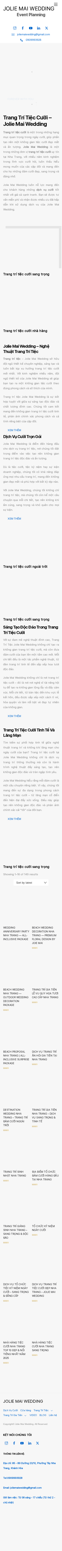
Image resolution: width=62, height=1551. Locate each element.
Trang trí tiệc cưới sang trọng (26, 274)
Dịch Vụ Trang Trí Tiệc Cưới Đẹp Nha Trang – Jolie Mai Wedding (44, 1290)
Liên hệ (53, 1415)
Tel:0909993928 (12, 1477)
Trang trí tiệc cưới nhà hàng (25, 331)
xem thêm (14, 430)
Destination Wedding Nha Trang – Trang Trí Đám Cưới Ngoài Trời (15, 1117)
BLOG (42, 1415)
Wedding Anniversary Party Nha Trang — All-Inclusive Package (16, 933)
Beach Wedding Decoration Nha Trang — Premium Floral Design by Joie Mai (44, 935)
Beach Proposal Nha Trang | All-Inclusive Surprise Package (16, 1057)
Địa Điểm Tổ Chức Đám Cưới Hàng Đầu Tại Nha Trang (45, 1175)
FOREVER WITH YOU (20, 99)
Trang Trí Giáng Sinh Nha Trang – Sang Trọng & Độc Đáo (15, 1232)
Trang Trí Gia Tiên (12, 1415)
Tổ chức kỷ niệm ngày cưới (43, 1228)
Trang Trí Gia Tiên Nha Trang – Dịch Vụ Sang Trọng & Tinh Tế (44, 1115)
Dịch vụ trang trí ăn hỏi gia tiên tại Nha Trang (44, 1055)
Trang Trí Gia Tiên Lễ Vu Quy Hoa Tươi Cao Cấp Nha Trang (45, 993)
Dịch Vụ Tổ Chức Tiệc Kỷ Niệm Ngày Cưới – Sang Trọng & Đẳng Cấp (16, 1290)
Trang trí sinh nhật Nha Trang (14, 1173)
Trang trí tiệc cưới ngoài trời (25, 567)
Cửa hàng (25, 1410)
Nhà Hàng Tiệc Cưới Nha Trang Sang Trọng (43, 1346)
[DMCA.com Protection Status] (27, 1538)
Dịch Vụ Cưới (10, 1410)
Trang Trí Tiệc (41, 1410)
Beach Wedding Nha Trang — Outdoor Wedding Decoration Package (15, 997)
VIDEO (33, 1415)
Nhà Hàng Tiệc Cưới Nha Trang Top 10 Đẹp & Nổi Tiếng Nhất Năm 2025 (14, 1350)
